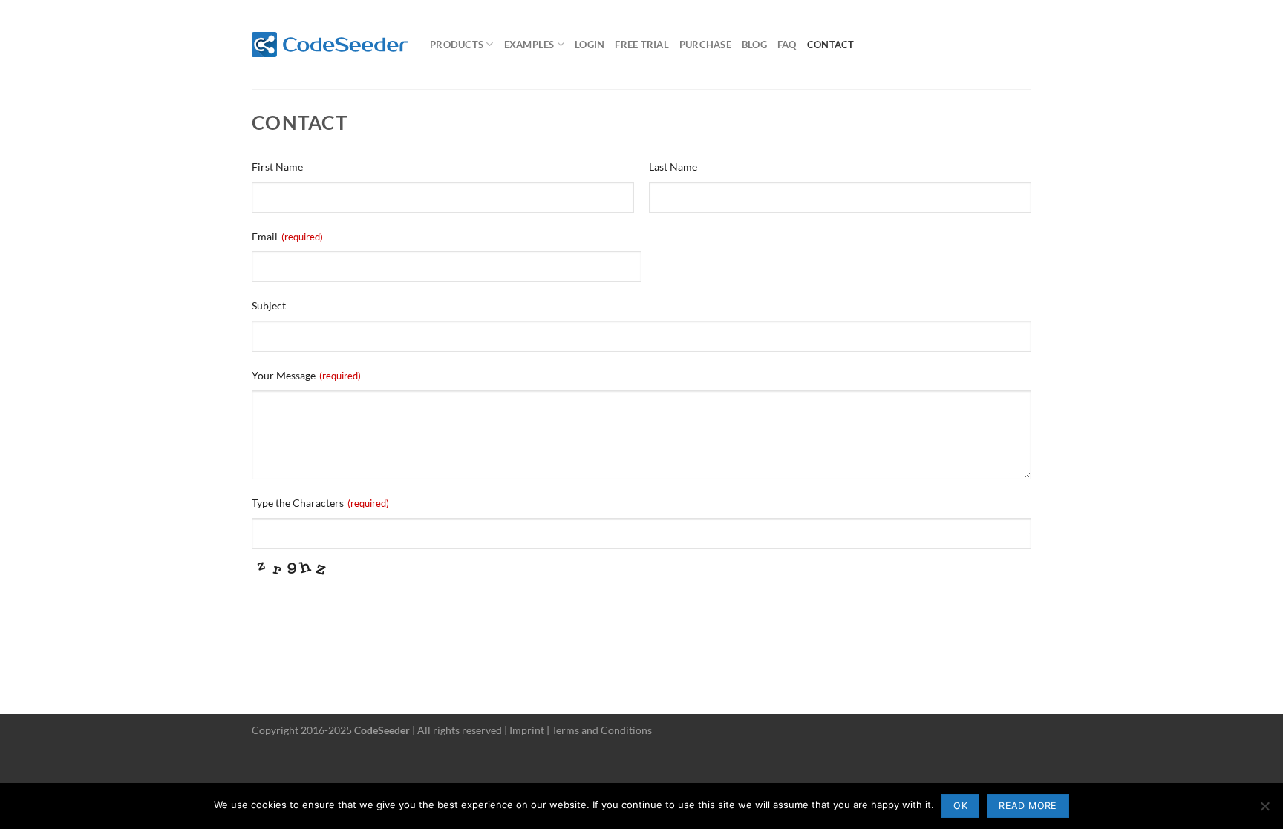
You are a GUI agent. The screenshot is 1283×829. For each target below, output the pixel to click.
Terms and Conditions (602, 730)
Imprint (526, 730)
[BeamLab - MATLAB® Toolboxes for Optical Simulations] (330, 44)
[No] (1264, 810)
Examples (529, 44)
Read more (1028, 805)
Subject (269, 305)
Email (287, 236)
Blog (754, 44)
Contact (831, 44)
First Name (277, 166)
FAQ (787, 44)
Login (589, 44)
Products (456, 44)
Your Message (306, 375)
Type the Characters (320, 503)
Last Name (673, 166)
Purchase (705, 44)
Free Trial (642, 44)
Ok (960, 805)
